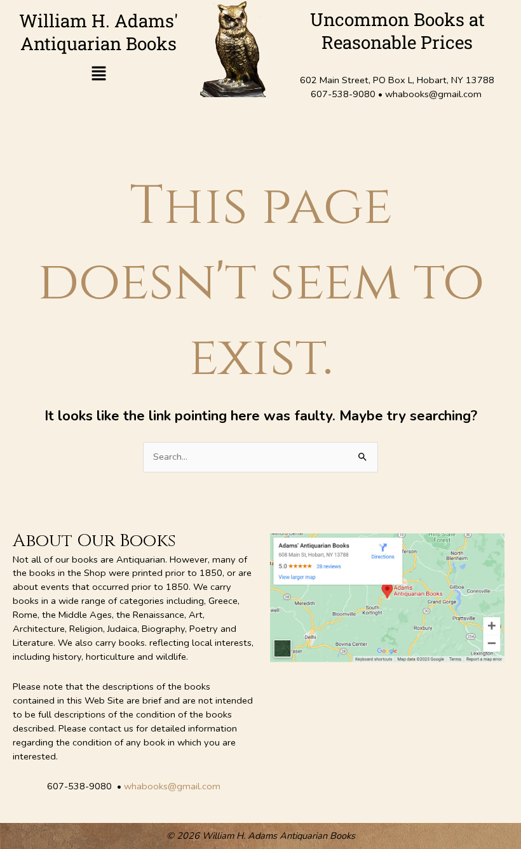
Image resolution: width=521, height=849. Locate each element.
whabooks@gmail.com (172, 786)
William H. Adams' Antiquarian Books (98, 32)
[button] (98, 74)
